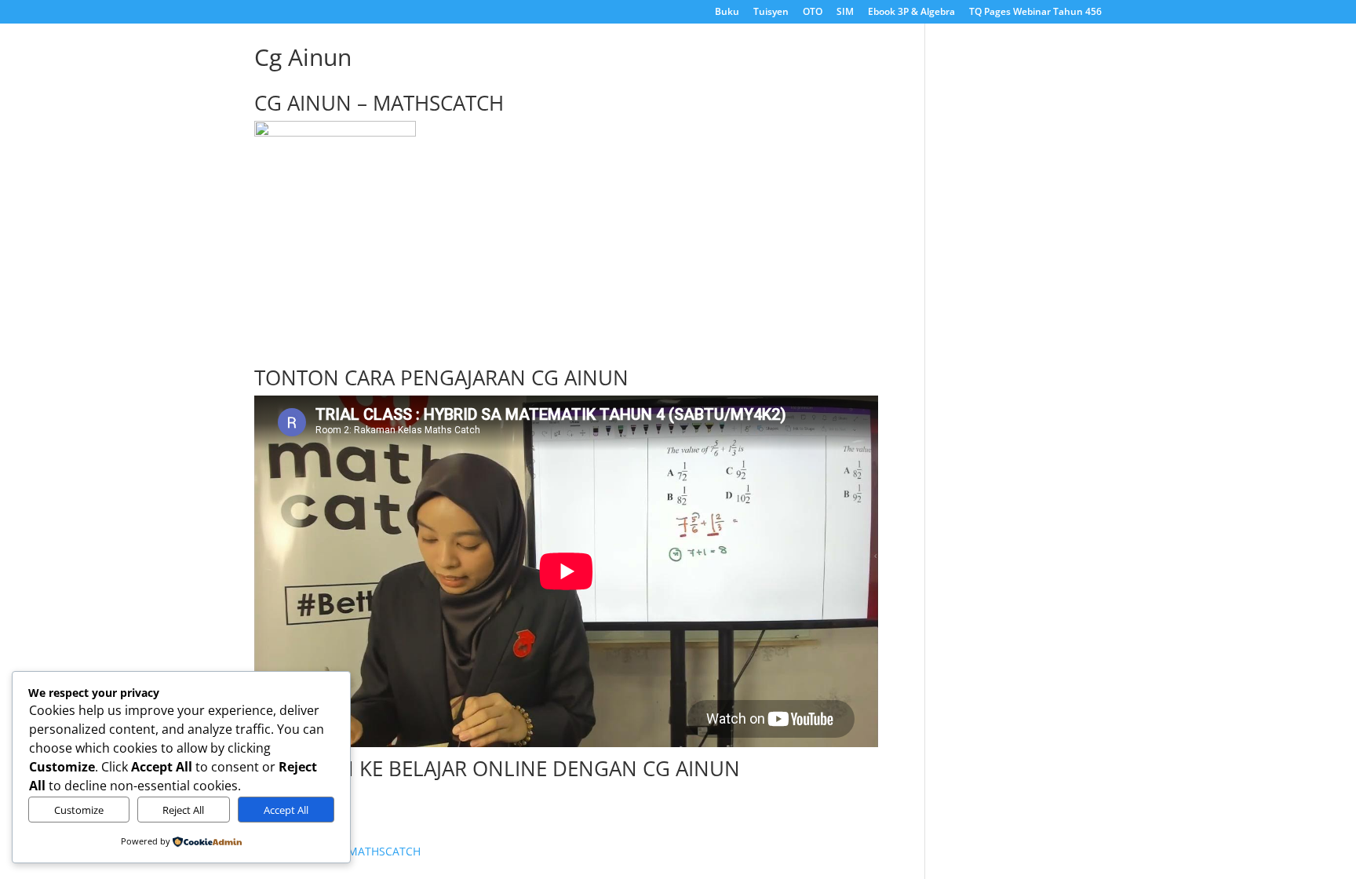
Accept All (286, 810)
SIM (845, 12)
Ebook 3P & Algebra (911, 12)
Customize (79, 810)
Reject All (183, 810)
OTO (812, 12)
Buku (727, 12)
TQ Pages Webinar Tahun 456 (1035, 12)
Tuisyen (771, 12)
